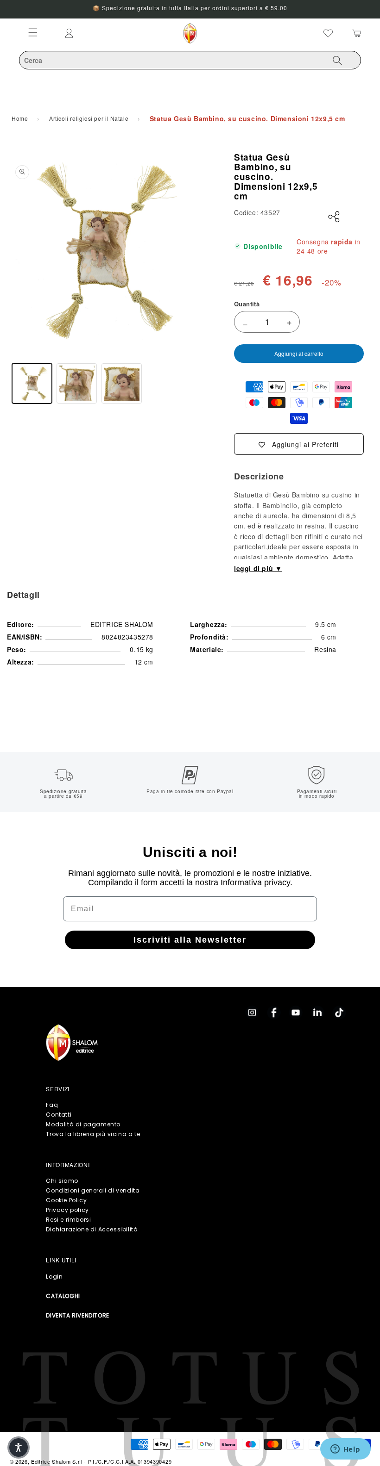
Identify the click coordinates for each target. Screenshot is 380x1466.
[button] (18, 1447)
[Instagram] (252, 1012)
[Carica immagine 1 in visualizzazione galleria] (32, 383)
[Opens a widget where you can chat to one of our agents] (345, 1449)
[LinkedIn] (317, 1012)
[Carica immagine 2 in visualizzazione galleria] (77, 383)
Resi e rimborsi (68, 1220)
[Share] (334, 217)
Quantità (247, 303)
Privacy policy (67, 1210)
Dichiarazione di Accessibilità (92, 1229)
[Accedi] (109, 33)
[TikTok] (339, 1012)
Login (54, 1276)
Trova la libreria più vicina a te (93, 1134)
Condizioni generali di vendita (92, 1190)
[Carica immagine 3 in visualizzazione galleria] (121, 383)
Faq (52, 1105)
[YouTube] (296, 1012)
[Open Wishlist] (328, 33)
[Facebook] (274, 1012)
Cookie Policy (66, 1200)
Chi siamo (62, 1181)
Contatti (58, 1114)
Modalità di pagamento (83, 1124)
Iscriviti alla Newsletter (190, 939)
